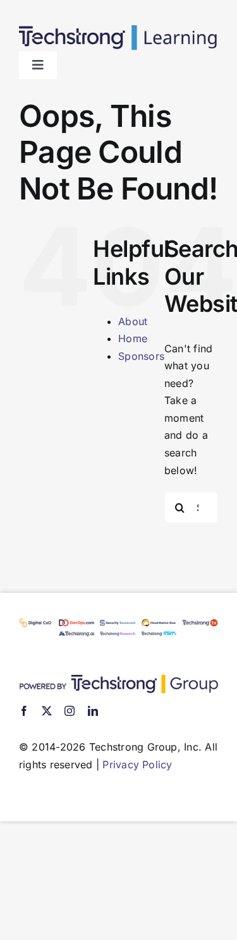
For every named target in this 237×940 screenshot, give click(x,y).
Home (132, 338)
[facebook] (24, 711)
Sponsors (141, 356)
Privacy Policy (137, 764)
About (132, 321)
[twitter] (47, 711)
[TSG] (118, 680)
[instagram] (69, 711)
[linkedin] (93, 711)
